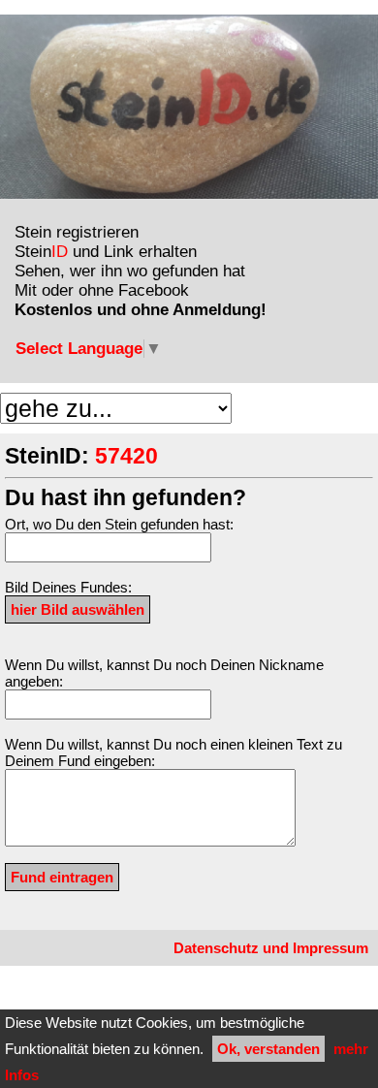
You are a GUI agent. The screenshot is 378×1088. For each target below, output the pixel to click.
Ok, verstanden (268, 1048)
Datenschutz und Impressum (270, 948)
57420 (126, 456)
